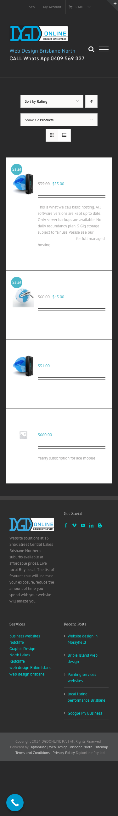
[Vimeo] (74, 525)
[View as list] (64, 135)
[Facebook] (66, 525)
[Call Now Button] (15, 802)
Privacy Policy (64, 752)
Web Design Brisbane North (71, 747)
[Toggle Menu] (104, 49)
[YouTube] (83, 525)
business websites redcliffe (24, 639)
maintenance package (56, 238)
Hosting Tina (53, 359)
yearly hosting (55, 428)
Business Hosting (59, 177)
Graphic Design (22, 648)
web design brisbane (27, 674)
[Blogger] (100, 525)
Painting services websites (82, 677)
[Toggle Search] (91, 49)
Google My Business (85, 713)
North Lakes (19, 655)
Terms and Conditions (32, 752)
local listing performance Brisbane (86, 697)
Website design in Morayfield (83, 639)
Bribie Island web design (83, 658)
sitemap (101, 747)
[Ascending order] (91, 101)
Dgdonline (38, 747)
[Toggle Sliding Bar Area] (112, 5)
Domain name (54, 290)
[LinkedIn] (91, 525)
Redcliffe (17, 661)
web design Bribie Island (30, 667)
